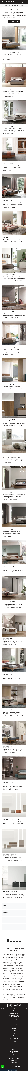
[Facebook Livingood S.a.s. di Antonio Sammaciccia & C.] (12, 1019)
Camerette (14, 1054)
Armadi (14, 1052)
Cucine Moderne (14, 1024)
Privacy (2, 1070)
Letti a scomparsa (14, 1051)
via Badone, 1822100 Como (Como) (14, 1014)
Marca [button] (4, 905)
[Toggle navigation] (26, 2)
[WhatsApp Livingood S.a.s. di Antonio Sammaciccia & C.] (2, 1066)
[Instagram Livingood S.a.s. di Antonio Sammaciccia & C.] (15, 1019)
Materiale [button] (5, 912)
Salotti (14, 1035)
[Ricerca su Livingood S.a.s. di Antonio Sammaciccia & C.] (22, 2)
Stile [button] (4, 919)
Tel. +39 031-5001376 (14, 1017)
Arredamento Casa (13, 5)
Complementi (14, 1062)
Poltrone (14, 1037)
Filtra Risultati (14, 21)
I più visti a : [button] (6, 927)
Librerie (14, 1030)
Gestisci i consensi (13, 1070)
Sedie (14, 1041)
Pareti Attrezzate (14, 1032)
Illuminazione (14, 1060)
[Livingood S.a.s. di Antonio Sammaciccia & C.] (14, 1005)
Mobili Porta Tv (14, 1038)
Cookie (5, 1070)
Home (6, 5)
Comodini (21, 5)
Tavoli (14, 1040)
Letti (14, 1048)
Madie (14, 1033)
